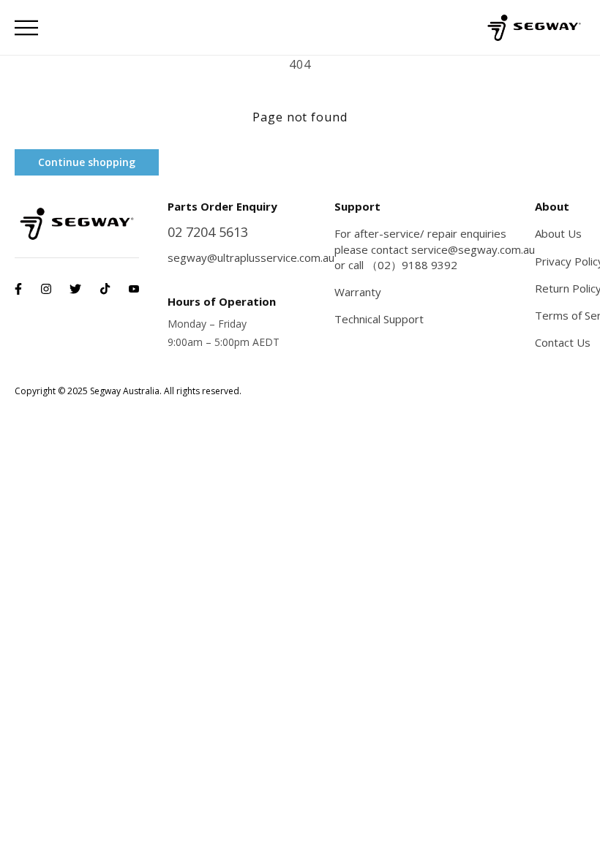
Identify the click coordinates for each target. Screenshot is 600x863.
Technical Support (379, 319)
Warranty (357, 291)
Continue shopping (86, 162)
